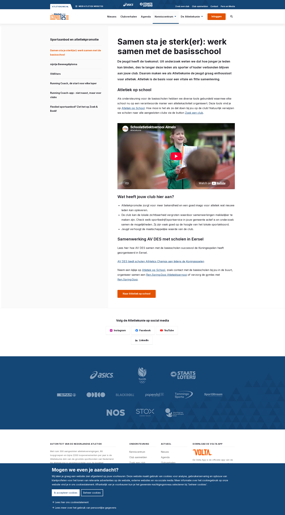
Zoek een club (182, 6)
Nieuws (111, 16)
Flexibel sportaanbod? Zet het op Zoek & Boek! (74, 108)
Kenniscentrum (164, 16)
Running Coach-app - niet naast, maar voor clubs (75, 94)
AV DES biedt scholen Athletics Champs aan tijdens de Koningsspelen (160, 261)
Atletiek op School (133, 108)
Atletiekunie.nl (60, 7)
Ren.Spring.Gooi (127, 279)
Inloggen (216, 16)
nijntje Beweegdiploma (63, 64)
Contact (214, 6)
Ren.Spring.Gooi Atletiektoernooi (166, 274)
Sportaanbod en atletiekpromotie (74, 39)
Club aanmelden (200, 6)
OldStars (55, 73)
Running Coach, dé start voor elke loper (73, 83)
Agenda (146, 16)
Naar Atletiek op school (136, 293)
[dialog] (142, 489)
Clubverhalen (128, 16)
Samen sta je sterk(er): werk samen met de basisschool (75, 52)
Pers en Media (228, 6)
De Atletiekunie (190, 16)
